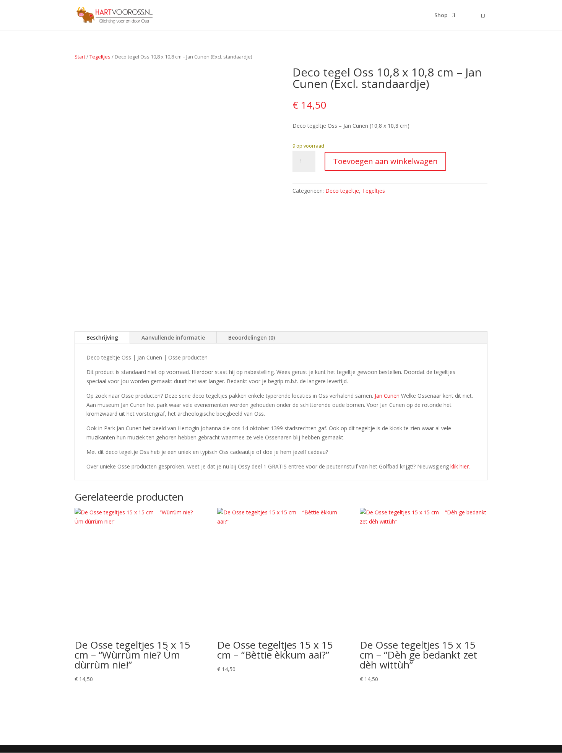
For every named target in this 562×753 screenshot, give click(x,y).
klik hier (459, 466)
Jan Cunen (387, 395)
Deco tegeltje (342, 190)
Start (80, 56)
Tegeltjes (99, 56)
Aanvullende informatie (173, 337)
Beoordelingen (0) (251, 337)
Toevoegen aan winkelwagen (385, 161)
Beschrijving (102, 337)
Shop (441, 16)
